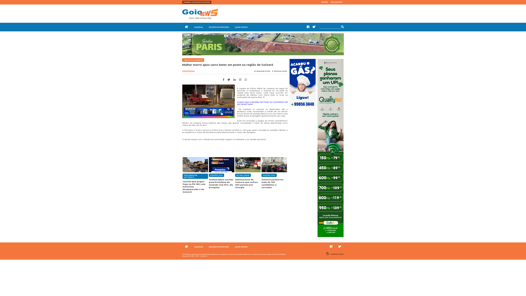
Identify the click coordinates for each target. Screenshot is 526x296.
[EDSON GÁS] (303, 107)
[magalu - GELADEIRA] (209, 112)
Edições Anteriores (219, 27)
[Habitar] (263, 54)
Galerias (198, 27)
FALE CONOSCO (336, 2)
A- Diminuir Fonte (279, 71)
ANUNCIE (324, 2)
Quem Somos (241, 27)
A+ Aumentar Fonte (262, 71)
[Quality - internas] (331, 237)
